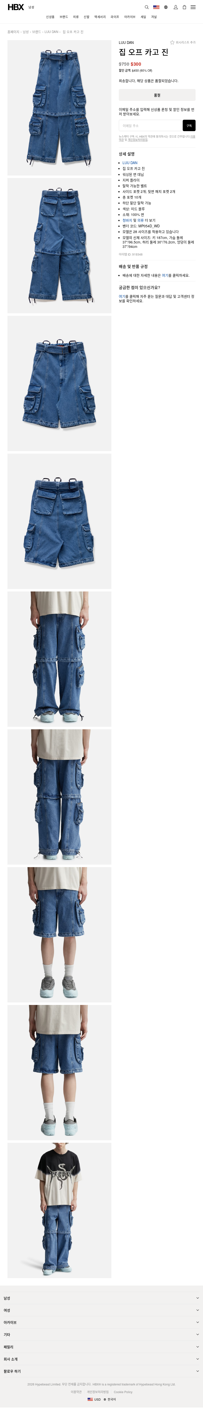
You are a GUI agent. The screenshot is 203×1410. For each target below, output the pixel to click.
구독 (189, 125)
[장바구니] (184, 7)
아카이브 (10, 1322)
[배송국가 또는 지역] (156, 7)
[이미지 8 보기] (59, 1072)
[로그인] (175, 7)
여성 (7, 1310)
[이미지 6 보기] (59, 797)
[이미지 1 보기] (59, 108)
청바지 (127, 220)
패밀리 (8, 1346)
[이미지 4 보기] (59, 521)
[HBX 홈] (16, 6)
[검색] (146, 7)
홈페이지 (13, 32)
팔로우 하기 (12, 1371)
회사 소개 (11, 1358)
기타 (7, 1334)
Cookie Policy (123, 1392)
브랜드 (36, 32)
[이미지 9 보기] (59, 1210)
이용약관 (76, 1392)
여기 (165, 275)
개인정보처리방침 (138, 140)
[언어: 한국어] (166, 7)
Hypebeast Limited (47, 1384)
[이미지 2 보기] (59, 245)
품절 (157, 94)
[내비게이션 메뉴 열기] (193, 7)
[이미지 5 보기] (59, 659)
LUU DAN (51, 32)
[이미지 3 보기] (59, 383)
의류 (140, 220)
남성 (31, 7)
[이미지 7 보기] (59, 934)
